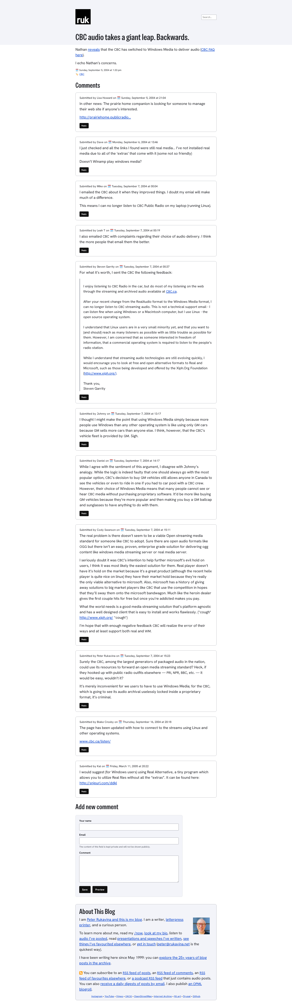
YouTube (109, 996)
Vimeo (119, 996)
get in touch (146, 944)
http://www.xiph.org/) (100, 373)
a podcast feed (147, 978)
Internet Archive (163, 996)
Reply (84, 125)
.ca (171, 291)
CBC (81, 74)
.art (177, 996)
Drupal (187, 996)
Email (82, 834)
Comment (84, 852)
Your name (85, 820)
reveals (94, 49)
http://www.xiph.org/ (96, 617)
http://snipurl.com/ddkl (98, 783)
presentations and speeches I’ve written (149, 938)
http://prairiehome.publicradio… (105, 117)
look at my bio (155, 933)
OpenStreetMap (143, 996)
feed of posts (136, 972)
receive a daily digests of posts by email (132, 983)
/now (138, 933)
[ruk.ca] (146, 16)
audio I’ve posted (93, 938)
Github (196, 996)
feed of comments (175, 972)
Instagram (97, 996)
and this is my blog (114, 919)
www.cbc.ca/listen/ (95, 741)
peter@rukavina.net (173, 944)
